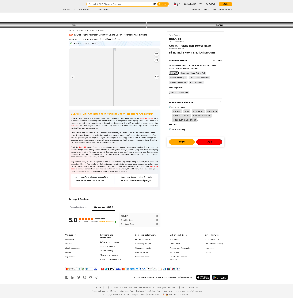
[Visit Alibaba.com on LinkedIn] (72, 277)
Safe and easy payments (109, 242)
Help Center (70, 239)
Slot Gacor (133, 287)
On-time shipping (106, 251)
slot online (75, 125)
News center (210, 248)
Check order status (72, 248)
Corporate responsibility (214, 244)
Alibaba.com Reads (142, 257)
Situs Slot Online (82, 30)
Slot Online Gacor (98, 30)
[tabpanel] (114, 220)
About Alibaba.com (212, 239)
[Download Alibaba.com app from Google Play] (220, 277)
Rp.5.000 (110, 39)
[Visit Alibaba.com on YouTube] (90, 277)
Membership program (143, 244)
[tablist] (114, 206)
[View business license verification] (163, 294)
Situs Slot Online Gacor (189, 287)
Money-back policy (107, 246)
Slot (106, 287)
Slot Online (114, 287)
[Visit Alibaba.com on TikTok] (96, 277)
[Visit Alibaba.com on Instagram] (84, 277)
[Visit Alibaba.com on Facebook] (66, 277)
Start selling (174, 239)
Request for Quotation (143, 239)
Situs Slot (123, 287)
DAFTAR (220, 25)
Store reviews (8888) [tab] (104, 207)
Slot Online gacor (159, 287)
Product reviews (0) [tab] (78, 207)
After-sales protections (109, 255)
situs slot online (146, 118)
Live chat (68, 244)
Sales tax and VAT (142, 252)
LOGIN (73, 25)
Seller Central (175, 244)
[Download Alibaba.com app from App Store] (203, 277)
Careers (208, 252)
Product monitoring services (111, 259)
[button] (154, 4)
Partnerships (174, 252)
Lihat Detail (217, 60)
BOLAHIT (72, 30)
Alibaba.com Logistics (143, 248)
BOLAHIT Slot (173, 287)
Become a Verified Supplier (180, 248)
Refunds (68, 252)
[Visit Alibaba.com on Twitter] (78, 277)
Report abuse (70, 257)
